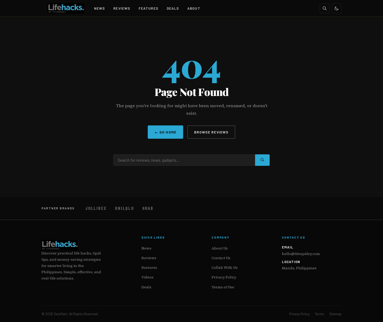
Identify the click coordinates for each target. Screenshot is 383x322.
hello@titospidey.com (301, 253)
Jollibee (96, 208)
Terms (319, 314)
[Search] (325, 8)
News (99, 8)
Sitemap (335, 314)
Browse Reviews (211, 132)
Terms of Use (223, 287)
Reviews (121, 8)
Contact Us (221, 257)
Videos (147, 277)
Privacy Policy (224, 277)
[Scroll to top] (369, 312)
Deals (173, 8)
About (193, 8)
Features (148, 8)
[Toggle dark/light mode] (337, 8)
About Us (220, 248)
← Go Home (165, 132)
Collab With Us (225, 267)
